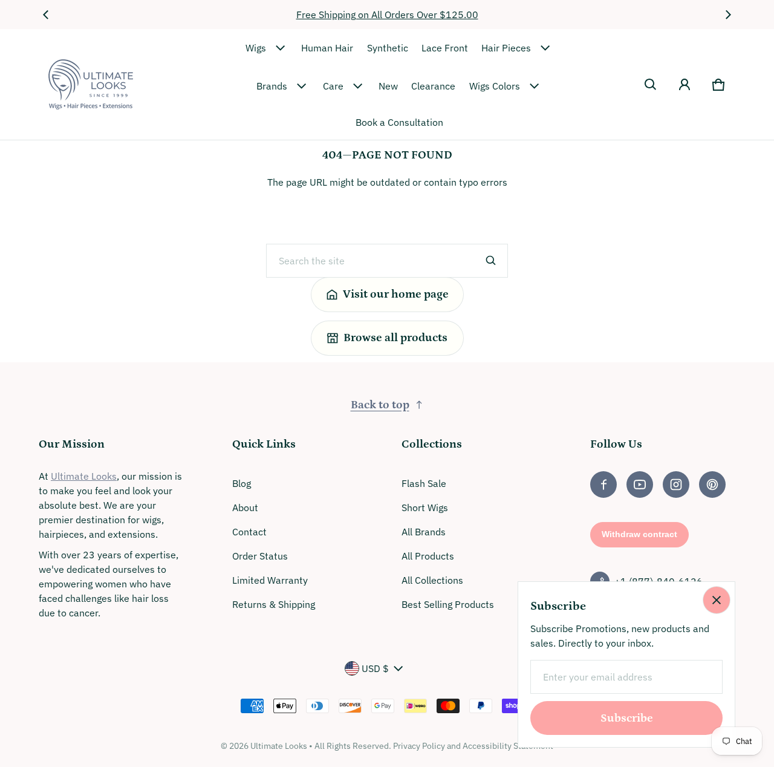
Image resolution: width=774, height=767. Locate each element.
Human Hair (327, 48)
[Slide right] (728, 14)
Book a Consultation (399, 122)
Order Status (260, 556)
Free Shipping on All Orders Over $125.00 (387, 14)
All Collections (432, 580)
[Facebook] (603, 484)
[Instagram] (676, 484)
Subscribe (626, 718)
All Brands (424, 532)
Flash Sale (424, 483)
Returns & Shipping (273, 604)
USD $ (375, 668)
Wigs (256, 48)
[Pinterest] (712, 484)
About (245, 507)
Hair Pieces (506, 48)
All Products (428, 556)
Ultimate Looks (84, 476)
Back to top (380, 405)
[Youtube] (639, 484)
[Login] (684, 85)
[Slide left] (46, 14)
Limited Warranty (270, 580)
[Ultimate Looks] (90, 84)
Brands (271, 86)
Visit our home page (396, 294)
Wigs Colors (494, 86)
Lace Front (444, 48)
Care (333, 86)
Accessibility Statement (508, 745)
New (388, 86)
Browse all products (395, 337)
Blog (241, 483)
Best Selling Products (448, 604)
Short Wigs (425, 507)
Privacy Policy (419, 745)
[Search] (491, 261)
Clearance (433, 86)
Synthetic (387, 48)
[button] (651, 85)
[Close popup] (716, 600)
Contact (249, 532)
